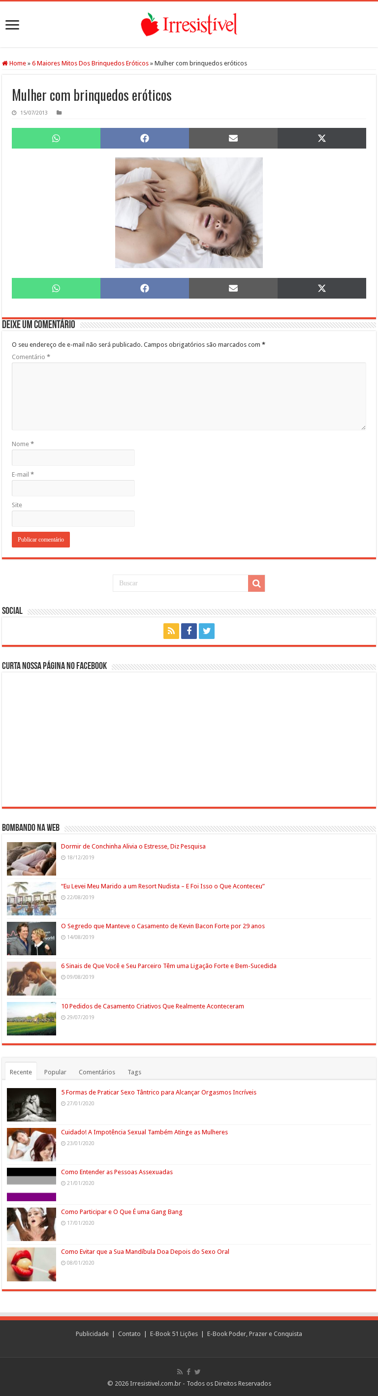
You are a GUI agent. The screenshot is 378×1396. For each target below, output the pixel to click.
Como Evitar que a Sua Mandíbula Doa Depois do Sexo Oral (145, 1251)
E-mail (23, 474)
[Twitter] (207, 631)
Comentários (97, 1072)
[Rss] (171, 631)
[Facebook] (189, 631)
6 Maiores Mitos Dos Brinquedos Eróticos (90, 63)
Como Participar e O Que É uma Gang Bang (122, 1211)
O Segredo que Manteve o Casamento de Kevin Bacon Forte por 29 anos (163, 926)
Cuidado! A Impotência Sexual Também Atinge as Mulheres (144, 1132)
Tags (134, 1072)
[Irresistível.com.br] (189, 24)
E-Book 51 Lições (174, 1333)
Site (17, 505)
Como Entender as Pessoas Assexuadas (117, 1172)
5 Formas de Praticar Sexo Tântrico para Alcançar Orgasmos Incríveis (158, 1092)
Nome (23, 444)
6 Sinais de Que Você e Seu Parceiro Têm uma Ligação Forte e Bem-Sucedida (169, 966)
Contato (129, 1333)
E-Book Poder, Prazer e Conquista (254, 1333)
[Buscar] (256, 583)
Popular (55, 1072)
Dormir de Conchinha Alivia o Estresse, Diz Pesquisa (133, 846)
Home (17, 63)
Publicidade (92, 1333)
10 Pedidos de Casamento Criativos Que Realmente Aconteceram (152, 1006)
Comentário (31, 357)
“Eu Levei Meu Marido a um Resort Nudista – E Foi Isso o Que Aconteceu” (163, 886)
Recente (21, 1072)
